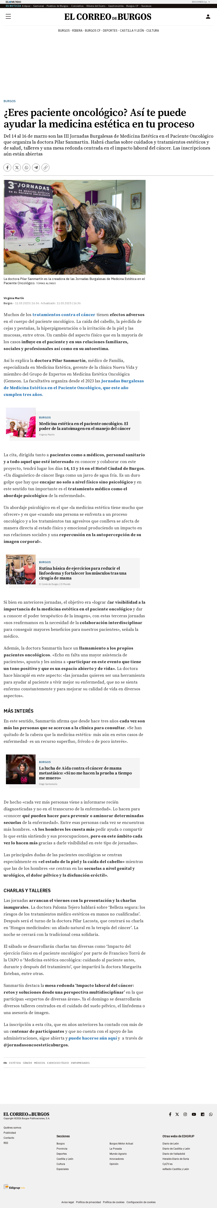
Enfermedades (80, 1062)
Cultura (152, 30)
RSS (6, 1143)
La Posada (116, 1148)
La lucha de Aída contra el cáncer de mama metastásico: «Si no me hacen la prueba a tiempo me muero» (85, 773)
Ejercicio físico (58, 1062)
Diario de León (171, 1143)
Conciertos (77, 5)
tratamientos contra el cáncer (63, 315)
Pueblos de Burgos (57, 5)
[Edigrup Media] (14, 1186)
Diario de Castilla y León (176, 1148)
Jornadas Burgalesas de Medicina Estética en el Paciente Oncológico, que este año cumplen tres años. (74, 388)
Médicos (39, 1062)
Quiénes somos (12, 1127)
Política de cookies (113, 1202)
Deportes (62, 1153)
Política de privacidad (88, 1202)
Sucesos (146, 5)
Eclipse (26, 5)
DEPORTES (110, 30)
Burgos (64, 30)
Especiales (63, 1169)
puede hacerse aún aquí (92, 1038)
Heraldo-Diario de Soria (176, 1158)
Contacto (9, 1137)
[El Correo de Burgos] (108, 16)
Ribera (77, 30)
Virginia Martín (14, 298)
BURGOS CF (92, 30)
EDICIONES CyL (199, 2)
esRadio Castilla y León (176, 1169)
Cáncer (27, 1062)
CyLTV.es (167, 1164)
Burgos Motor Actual (121, 1143)
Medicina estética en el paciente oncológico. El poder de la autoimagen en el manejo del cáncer (85, 426)
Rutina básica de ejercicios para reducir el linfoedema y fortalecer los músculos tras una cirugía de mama (83, 573)
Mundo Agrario (118, 1153)
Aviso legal (67, 1202)
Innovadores (117, 1158)
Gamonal (38, 5)
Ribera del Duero (95, 5)
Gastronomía (116, 5)
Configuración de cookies (141, 1202)
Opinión (114, 1164)
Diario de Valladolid (174, 1153)
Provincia (62, 1148)
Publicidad (10, 1132)
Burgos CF (132, 5)
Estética (15, 1062)
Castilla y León (132, 30)
